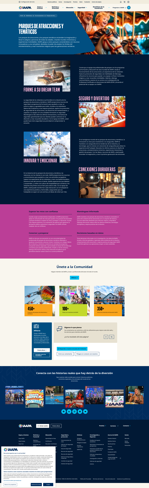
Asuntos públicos (52, 2)
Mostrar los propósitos (10, 484)
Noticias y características (36, 441)
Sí (105, 337)
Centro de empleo (96, 2)
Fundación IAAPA (112, 452)
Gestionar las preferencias (123, 479)
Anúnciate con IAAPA (36, 445)
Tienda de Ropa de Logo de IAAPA (112, 458)
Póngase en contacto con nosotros (87, 354)
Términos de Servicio (98, 479)
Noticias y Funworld (36, 436)
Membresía (29, 15)
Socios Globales (127, 441)
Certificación (48, 441)
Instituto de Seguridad (66, 464)
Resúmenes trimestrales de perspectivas (97, 445)
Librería (92, 464)
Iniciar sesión (44, 426)
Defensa (79, 435)
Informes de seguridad (96, 461)
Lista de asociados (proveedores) (12, 480)
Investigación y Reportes (94, 436)
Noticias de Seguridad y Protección (67, 457)
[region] (28, 466)
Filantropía (110, 449)
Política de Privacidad (85, 479)
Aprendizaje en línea (50, 438)
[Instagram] (74, 411)
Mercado (127, 438)
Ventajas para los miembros (40, 355)
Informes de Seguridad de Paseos (67, 445)
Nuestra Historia (112, 438)
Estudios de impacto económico (95, 441)
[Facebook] (63, 411)
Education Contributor (51, 444)
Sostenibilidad (111, 455)
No (112, 337)
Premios (75, 2)
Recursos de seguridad (67, 451)
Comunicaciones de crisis (66, 441)
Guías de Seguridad (66, 448)
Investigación (67, 2)
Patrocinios (127, 445)
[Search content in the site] (128, 7)
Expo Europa (22, 441)
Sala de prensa (111, 444)
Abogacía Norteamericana (81, 439)
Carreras (113, 426)
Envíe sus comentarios (65, 354)
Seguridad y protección (64, 436)
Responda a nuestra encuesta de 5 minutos (73, 349)
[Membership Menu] (128, 2)
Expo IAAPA (21, 438)
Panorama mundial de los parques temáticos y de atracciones (96, 450)
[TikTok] (80, 411)
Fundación (87, 2)
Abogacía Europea (81, 442)
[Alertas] (121, 2)
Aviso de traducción (110, 479)
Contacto (126, 426)
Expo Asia (21, 444)
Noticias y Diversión (55, 7)
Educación (69, 8)
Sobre (80, 2)
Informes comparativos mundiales (96, 455)
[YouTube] (85, 411)
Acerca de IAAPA (113, 435)
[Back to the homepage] (25, 426)
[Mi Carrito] (124, 2)
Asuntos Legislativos (80, 446)
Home (21, 15)
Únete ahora (41, 350)
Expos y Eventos (40, 7)
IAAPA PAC (79, 449)
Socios (60, 2)
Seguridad (81, 8)
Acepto (48, 484)
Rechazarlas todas (36, 484)
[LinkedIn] (69, 411)
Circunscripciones (39, 15)
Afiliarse (73, 278)
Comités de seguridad (66, 461)
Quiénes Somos (112, 441)
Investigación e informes (96, 458)
